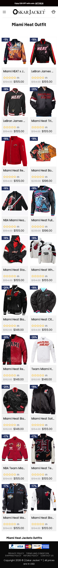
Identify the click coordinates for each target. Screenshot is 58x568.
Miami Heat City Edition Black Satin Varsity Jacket (42, 319)
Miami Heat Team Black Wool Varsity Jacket (42, 468)
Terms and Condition (37, 553)
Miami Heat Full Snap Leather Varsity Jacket (42, 220)
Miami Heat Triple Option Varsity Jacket (42, 121)
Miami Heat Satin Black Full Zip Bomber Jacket (42, 418)
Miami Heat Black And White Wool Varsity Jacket (42, 518)
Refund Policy (31, 555)
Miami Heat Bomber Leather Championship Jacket (42, 170)
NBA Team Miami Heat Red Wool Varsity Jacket (14, 468)
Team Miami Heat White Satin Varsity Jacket (42, 369)
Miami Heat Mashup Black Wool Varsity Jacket (14, 518)
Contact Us (47, 555)
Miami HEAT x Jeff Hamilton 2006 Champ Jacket (14, 71)
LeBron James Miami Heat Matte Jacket (42, 71)
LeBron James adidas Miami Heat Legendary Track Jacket (14, 121)
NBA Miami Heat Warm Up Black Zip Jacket (14, 220)
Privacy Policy (16, 553)
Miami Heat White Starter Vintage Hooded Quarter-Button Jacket (42, 270)
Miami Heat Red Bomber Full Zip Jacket (14, 170)
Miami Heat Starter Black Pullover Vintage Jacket (14, 270)
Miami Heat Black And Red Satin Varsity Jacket (14, 418)
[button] (4, 12)
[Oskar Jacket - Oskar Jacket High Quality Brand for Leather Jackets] (29, 12)
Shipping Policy (13, 555)
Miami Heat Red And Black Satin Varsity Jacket (14, 369)
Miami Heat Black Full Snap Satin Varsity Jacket (14, 319)
